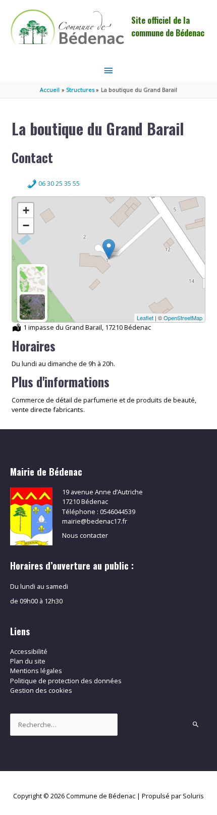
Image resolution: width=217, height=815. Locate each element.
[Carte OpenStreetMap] (32, 279)
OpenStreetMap (183, 318)
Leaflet (145, 318)
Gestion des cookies (41, 690)
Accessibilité (28, 651)
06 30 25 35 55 (58, 183)
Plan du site (27, 661)
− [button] (26, 225)
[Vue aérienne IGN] (32, 307)
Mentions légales (36, 670)
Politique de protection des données (66, 680)
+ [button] (26, 210)
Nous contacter (85, 535)
